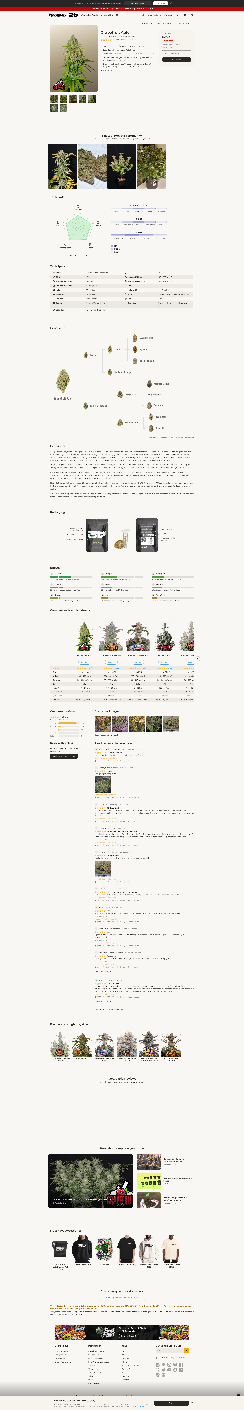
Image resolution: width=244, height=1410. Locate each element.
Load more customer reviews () (110, 1009)
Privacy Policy (128, 1369)
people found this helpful (107, 761)
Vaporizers (93, 1369)
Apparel (91, 1365)
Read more (108, 70)
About (125, 1345)
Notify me (176, 60)
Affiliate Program (96, 1372)
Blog (124, 1372)
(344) (143, 668)
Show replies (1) (102, 972)
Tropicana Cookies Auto (191, 655)
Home (145, 23)
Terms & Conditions (130, 1365)
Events (91, 1380)
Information (94, 1345)
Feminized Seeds (95, 1358)
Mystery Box (107, 15)
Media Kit (126, 1355)
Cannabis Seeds (89, 15)
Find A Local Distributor (99, 1362)
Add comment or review (64, 756)
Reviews (125, 1380)
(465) (117, 668)
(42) (90, 668)
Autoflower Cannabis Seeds (163, 23)
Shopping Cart (61, 1355)
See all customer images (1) (107, 735)
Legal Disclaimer (138, 1406)
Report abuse (133, 761)
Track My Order (61, 1351)
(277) (170, 668)
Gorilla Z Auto (164, 655)
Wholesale (93, 1376)
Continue (160, 3)
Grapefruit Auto (185, 23)
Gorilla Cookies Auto (111, 655)
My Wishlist (60, 1358)
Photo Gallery (94, 1383)
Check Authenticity (63, 1362)
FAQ (124, 1351)
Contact (125, 1358)
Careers (125, 1376)
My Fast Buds (61, 1345)
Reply (122, 761)
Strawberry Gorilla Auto (138, 655)
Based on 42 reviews (129, 40)
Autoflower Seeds (96, 1351)
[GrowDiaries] (122, 1110)
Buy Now (84, 662)
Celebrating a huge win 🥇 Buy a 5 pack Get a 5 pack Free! (121, 9)
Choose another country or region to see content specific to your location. (96, 3)
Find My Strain (127, 1336)
